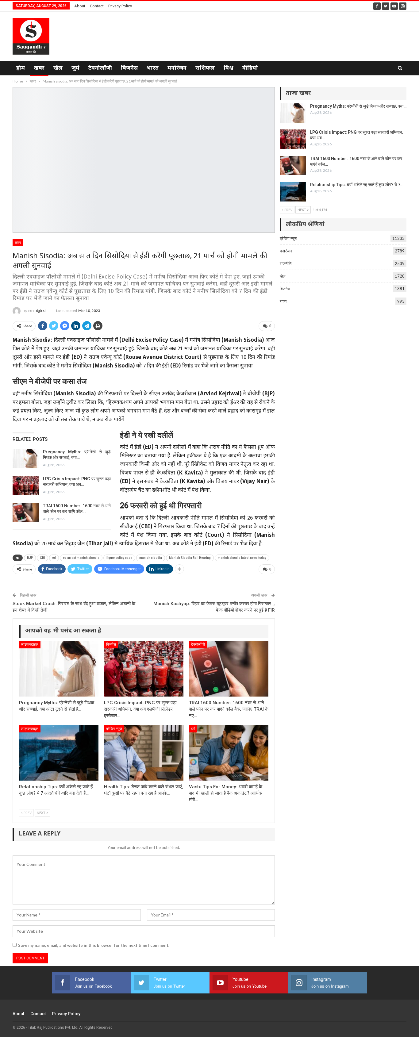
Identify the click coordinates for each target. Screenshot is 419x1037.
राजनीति (285, 263)
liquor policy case (119, 557)
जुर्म (75, 68)
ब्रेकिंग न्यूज (114, 729)
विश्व (228, 68)
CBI (42, 557)
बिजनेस (129, 68)
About (79, 6)
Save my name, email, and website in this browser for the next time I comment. (93, 945)
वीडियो (250, 68)
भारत (153, 68)
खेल (58, 68)
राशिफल (205, 68)
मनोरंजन (176, 68)
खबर (39, 68)
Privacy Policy (120, 6)
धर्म (193, 729)
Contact (97, 6)
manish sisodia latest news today (242, 557)
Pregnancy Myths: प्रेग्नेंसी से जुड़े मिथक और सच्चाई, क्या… (358, 106)
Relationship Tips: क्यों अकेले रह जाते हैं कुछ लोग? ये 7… (356, 184)
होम (20, 68)
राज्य (283, 301)
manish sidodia (150, 557)
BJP (30, 557)
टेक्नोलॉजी (100, 68)
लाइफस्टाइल (29, 644)
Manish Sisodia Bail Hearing (190, 557)
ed (54, 557)
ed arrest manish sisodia (81, 557)
